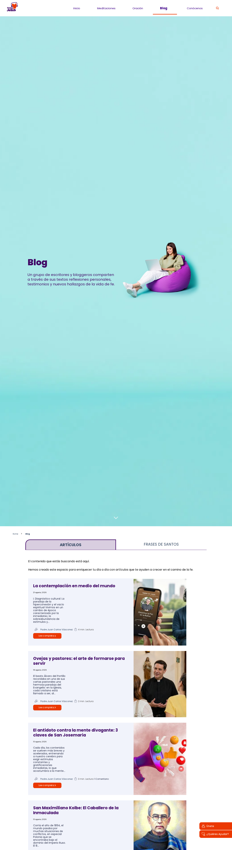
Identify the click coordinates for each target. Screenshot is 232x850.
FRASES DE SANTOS (161, 544)
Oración (137, 8)
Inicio (76, 8)
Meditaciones (106, 8)
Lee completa (46, 635)
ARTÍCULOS (70, 544)
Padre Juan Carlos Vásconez (56, 629)
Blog (163, 8)
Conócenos (195, 8)
